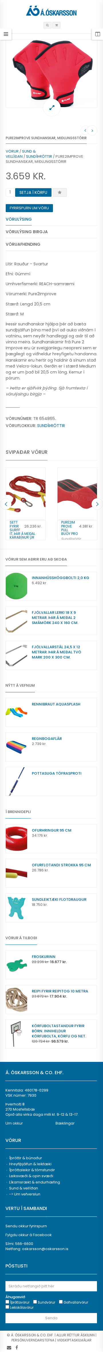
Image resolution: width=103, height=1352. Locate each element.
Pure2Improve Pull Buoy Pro (69, 528)
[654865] (51, 73)
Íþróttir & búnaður (25, 1158)
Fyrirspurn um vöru (29, 208)
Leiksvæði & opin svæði (31, 1176)
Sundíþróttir (39, 156)
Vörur (12, 151)
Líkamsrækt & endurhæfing (34, 1182)
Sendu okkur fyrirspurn (26, 1226)
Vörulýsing (19, 219)
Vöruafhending (23, 244)
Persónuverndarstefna (32, 1340)
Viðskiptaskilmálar (74, 1340)
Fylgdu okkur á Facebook (28, 1235)
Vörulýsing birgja (27, 232)
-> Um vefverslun (24, 1194)
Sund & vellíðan (21, 154)
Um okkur (14, 1123)
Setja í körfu (33, 192)
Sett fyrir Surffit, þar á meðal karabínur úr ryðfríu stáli (22, 531)
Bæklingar (65, 1123)
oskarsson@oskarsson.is (45, 1249)
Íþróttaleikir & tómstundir (32, 1170)
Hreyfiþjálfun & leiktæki (30, 1164)
